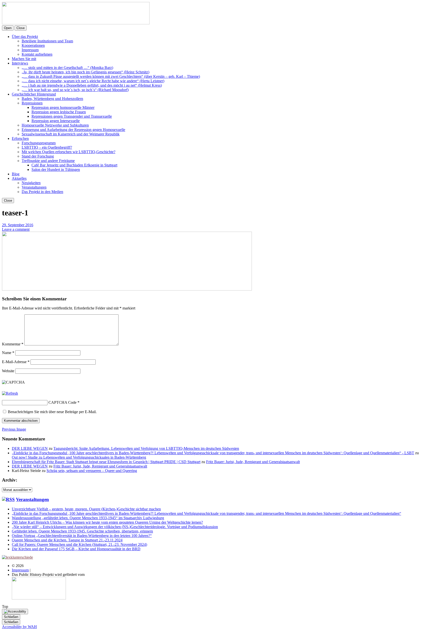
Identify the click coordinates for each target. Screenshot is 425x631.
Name (8, 353)
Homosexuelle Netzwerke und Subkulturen (55, 125)
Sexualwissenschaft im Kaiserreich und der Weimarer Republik (71, 134)
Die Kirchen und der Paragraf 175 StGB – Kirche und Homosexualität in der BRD (76, 549)
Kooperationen (33, 45)
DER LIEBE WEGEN (30, 448)
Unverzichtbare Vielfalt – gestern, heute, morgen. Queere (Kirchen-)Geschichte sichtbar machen (86, 509)
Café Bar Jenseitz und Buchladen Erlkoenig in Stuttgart (74, 165)
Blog (15, 174)
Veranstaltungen (34, 187)
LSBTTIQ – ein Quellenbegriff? (47, 147)
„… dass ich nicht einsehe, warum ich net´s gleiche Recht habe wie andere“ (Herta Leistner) (93, 81)
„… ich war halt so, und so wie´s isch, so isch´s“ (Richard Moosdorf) (75, 90)
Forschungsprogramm (39, 143)
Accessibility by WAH (19, 627)
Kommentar (12, 344)
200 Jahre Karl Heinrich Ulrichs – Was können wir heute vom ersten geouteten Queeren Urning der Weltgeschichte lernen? (107, 522)
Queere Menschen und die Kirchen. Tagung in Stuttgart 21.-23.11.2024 (67, 540)
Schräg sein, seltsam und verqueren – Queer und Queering (91, 471)
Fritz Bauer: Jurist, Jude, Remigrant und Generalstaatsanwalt (253, 462)
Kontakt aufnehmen (37, 54)
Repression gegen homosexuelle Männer (62, 107)
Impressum (30, 50)
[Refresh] (10, 393)
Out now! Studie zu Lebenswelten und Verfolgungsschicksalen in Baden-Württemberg (79, 457)
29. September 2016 (17, 225)
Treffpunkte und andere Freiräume (48, 161)
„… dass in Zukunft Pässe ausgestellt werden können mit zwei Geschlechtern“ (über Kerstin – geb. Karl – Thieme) (111, 76)
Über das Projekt (25, 36)
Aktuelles (19, 178)
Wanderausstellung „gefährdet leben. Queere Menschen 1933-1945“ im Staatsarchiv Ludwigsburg (88, 518)
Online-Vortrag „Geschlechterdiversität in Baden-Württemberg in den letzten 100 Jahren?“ (82, 536)
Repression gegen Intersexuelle (55, 121)
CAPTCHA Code (62, 402)
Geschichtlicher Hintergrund (34, 94)
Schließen (11, 617)
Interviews (20, 63)
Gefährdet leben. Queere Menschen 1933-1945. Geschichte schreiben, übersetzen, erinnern (82, 531)
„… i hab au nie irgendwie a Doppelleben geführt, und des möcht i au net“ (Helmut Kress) (92, 85)
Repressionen (32, 103)
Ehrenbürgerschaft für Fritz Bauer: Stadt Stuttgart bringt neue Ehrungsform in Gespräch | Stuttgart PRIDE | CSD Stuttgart (106, 462)
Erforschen (20, 138)
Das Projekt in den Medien (42, 192)
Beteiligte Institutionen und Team (47, 41)
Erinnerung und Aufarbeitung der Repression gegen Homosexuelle (73, 130)
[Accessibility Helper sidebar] (15, 611)
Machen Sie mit (24, 59)
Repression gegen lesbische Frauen (58, 112)
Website (8, 371)
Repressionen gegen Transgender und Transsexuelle (71, 116)
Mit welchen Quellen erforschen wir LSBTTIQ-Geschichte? (68, 152)
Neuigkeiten (31, 183)
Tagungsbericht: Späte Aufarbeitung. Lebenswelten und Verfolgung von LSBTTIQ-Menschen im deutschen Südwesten (146, 448)
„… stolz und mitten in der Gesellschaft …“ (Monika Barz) (67, 67)
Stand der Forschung (38, 156)
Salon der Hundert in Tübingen (55, 169)
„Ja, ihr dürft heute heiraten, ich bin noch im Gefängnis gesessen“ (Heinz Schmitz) (85, 72)
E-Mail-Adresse (16, 362)
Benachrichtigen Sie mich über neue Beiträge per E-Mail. (52, 412)
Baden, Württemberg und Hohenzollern (52, 99)
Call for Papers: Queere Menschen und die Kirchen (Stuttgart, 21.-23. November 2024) (79, 544)
